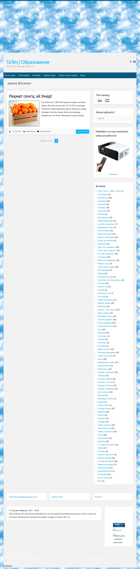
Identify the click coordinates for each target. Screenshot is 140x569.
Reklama (101, 395)
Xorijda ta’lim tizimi (105, 326)
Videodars (102, 208)
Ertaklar (101, 402)
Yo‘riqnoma (102, 257)
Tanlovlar (101, 283)
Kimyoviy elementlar (106, 455)
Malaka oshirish (104, 349)
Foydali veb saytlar (105, 356)
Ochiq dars (102, 343)
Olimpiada (102, 333)
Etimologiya (102, 474)
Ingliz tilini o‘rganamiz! (106, 247)
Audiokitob (102, 201)
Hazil (100, 481)
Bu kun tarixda (103, 478)
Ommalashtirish (104, 366)
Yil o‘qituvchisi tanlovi (106, 445)
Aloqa (82, 75)
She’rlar (101, 415)
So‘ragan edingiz (104, 409)
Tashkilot (101, 339)
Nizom (100, 359)
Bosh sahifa (10, 75)
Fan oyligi (101, 297)
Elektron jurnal (103, 468)
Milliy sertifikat (103, 313)
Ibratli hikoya (30, 131)
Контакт (98, 497)
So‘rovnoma (102, 336)
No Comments (45, 131)
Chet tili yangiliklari (105, 320)
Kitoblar (101, 273)
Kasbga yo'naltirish (105, 385)
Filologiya (101, 451)
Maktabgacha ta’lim (105, 227)
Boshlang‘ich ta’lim (105, 316)
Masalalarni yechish (105, 399)
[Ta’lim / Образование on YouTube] (134, 61)
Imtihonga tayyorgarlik (106, 353)
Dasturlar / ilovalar (105, 382)
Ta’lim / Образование (27, 62)
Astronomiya (103, 194)
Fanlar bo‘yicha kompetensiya (109, 280)
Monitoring (102, 306)
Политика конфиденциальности (23, 497)
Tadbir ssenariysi (104, 425)
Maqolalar (101, 412)
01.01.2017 (17, 131)
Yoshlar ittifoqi (103, 405)
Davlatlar (101, 418)
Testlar (100, 435)
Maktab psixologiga (105, 464)
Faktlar (100, 448)
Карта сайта (57, 497)
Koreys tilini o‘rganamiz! (107, 250)
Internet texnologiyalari (107, 260)
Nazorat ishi (102, 287)
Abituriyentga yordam (106, 362)
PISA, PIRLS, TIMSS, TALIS (109, 191)
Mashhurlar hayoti (105, 234)
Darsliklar (37, 75)
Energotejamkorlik (105, 471)
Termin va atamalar (105, 432)
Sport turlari (102, 211)
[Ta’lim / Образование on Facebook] (130, 61)
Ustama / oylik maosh (106, 310)
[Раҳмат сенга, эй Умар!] (24, 113)
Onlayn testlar (50, 75)
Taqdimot (101, 376)
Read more (82, 131)
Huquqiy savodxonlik (106, 372)
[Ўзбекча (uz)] (107, 100)
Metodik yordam (104, 303)
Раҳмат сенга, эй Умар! (30, 96)
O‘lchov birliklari (104, 231)
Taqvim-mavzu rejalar (68, 75)
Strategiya (102, 422)
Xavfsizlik (102, 204)
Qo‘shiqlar (102, 346)
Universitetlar (24, 75)
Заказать (113, 174)
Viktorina (101, 214)
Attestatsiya (102, 198)
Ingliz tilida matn (104, 428)
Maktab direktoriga (105, 221)
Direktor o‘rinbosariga (106, 237)
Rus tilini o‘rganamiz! (106, 254)
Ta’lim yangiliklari (104, 323)
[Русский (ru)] (100, 100)
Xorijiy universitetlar (105, 241)
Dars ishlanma (103, 392)
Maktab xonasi (103, 264)
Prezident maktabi (105, 379)
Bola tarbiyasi (103, 218)
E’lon (100, 329)
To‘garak (101, 290)
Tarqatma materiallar (106, 389)
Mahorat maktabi (104, 458)
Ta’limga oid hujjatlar (106, 461)
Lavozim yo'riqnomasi (106, 224)
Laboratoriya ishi (104, 293)
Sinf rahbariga (103, 270)
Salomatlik (102, 244)
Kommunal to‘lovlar (105, 277)
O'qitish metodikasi (105, 300)
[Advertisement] (70, 31)
